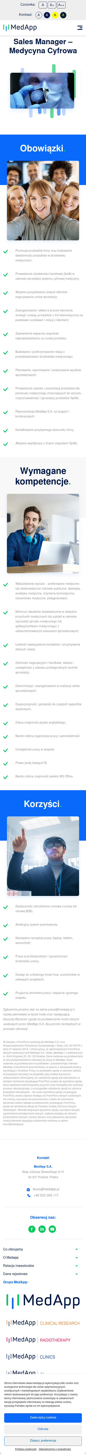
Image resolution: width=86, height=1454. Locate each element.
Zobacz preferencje (43, 1440)
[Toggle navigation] (80, 27)
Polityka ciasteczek (26, 1449)
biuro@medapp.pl (46, 1189)
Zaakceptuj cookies (43, 1417)
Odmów (43, 1429)
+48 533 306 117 (46, 1195)
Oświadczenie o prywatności (55, 1449)
